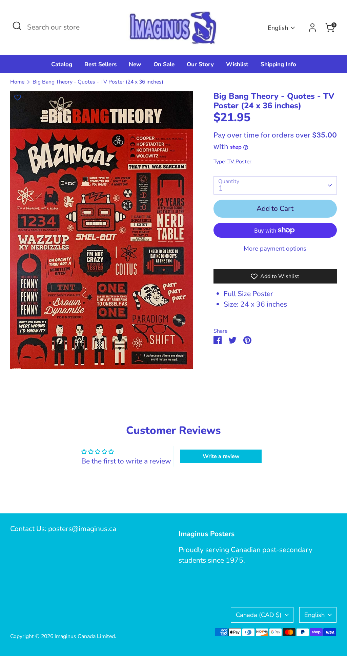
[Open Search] (17, 26)
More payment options (275, 248)
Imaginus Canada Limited (85, 636)
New (135, 64)
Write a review (221, 456)
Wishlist (237, 64)
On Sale (164, 64)
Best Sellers (100, 64)
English (278, 27)
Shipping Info (278, 64)
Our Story (200, 64)
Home (17, 82)
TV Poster (239, 161)
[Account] (312, 27)
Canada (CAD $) (259, 615)
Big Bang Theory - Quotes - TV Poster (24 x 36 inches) (98, 82)
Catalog (61, 64)
